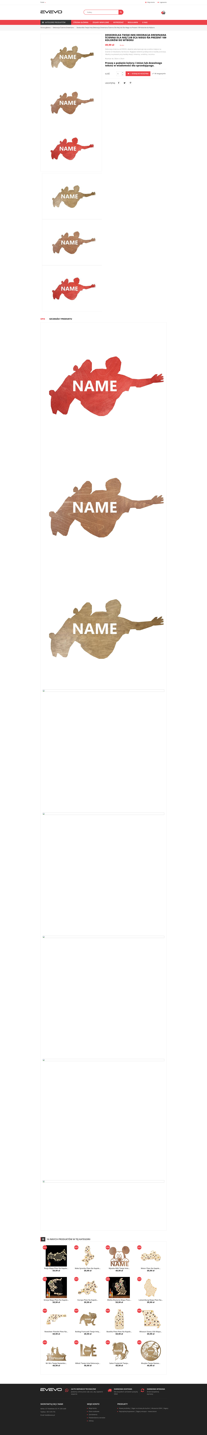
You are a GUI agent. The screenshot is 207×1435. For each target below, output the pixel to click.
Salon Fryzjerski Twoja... (119, 1363)
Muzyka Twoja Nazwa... (150, 1363)
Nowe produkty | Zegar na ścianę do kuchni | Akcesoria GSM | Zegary (143, 1408)
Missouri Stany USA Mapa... (150, 1331)
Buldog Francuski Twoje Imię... (87, 1331)
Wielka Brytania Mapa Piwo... (119, 1300)
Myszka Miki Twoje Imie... (119, 1268)
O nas (144, 22)
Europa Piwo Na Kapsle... (88, 1300)
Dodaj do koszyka (139, 73)
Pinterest (130, 83)
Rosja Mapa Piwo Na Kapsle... (56, 1268)
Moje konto (93, 1404)
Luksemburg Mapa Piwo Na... (151, 1300)
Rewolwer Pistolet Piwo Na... (56, 1331)
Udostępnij (119, 83)
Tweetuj (125, 83)
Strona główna (80, 22)
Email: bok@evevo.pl (47, 1415)
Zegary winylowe (101, 22)
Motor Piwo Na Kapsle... (151, 1268)
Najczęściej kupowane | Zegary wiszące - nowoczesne (138, 1412)
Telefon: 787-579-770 (47, 1412)
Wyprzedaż (118, 22)
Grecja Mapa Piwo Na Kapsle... (56, 1300)
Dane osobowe (94, 1412)
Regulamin (133, 22)
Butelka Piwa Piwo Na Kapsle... (119, 1331)
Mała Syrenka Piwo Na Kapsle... (88, 1268)
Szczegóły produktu (60, 319)
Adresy (91, 1421)
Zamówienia (93, 1415)
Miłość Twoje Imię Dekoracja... (87, 1363)
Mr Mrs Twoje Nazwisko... (56, 1363)
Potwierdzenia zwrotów (97, 1418)
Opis (42, 319)
